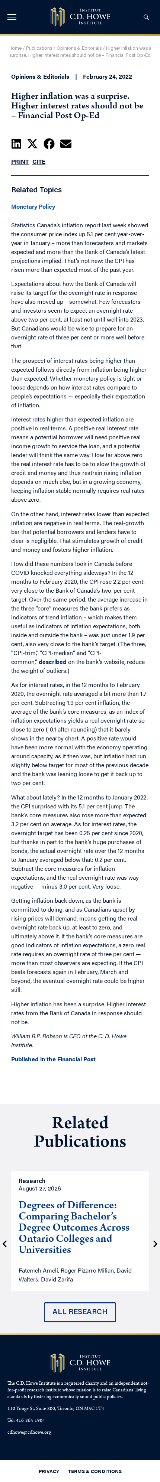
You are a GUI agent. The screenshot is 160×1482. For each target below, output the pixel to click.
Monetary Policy (33, 206)
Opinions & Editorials (79, 48)
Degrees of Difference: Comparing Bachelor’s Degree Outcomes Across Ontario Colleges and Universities (74, 1229)
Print (20, 161)
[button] (16, 143)
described (53, 661)
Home (15, 48)
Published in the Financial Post (53, 1059)
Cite (38, 161)
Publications (39, 48)
